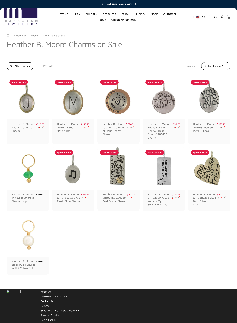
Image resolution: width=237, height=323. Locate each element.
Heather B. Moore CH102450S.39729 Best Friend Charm (114, 198)
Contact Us (47, 301)
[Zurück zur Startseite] (8, 35)
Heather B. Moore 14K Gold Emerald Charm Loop (23, 198)
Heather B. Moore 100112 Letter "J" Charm (22, 127)
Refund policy (48, 319)
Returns (45, 305)
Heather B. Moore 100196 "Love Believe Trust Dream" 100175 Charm (159, 130)
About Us (46, 291)
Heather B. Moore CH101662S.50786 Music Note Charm (68, 198)
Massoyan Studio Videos (54, 296)
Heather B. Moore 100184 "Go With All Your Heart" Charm (113, 129)
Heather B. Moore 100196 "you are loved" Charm (204, 127)
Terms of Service (50, 315)
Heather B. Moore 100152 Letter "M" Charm (68, 127)
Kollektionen (20, 35)
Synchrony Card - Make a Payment (60, 310)
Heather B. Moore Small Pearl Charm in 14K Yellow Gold (23, 265)
